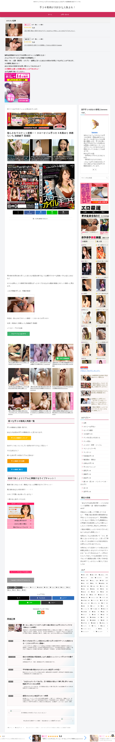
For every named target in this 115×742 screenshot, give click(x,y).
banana (94, 132)
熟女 (69, 587)
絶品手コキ (11, 587)
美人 (20, 590)
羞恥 (25, 590)
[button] (30, 738)
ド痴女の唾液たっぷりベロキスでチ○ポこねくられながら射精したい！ (94, 531)
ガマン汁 (34, 587)
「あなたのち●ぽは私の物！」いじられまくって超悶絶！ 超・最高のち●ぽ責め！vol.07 (94, 505)
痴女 (10, 590)
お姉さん (27, 587)
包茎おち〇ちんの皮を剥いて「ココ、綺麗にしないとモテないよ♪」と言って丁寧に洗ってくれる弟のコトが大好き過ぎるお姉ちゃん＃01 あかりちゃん (94, 540)
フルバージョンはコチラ (18, 333)
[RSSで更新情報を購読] (42, 612)
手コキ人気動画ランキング (19, 438)
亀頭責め (41, 587)
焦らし (63, 587)
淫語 (58, 587)
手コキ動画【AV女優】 (18, 461)
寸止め (52, 587)
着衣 (15, 590)
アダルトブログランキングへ (90, 371)
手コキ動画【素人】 (17, 469)
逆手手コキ (19, 587)
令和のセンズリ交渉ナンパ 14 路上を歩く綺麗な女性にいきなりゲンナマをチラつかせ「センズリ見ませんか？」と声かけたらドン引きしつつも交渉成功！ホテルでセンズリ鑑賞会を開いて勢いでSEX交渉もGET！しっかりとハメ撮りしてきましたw (94, 556)
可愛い (47, 587)
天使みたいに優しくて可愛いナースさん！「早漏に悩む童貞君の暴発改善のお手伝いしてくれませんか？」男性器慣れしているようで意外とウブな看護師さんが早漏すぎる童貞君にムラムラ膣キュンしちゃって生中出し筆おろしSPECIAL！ (94, 519)
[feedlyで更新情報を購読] (39, 612)
